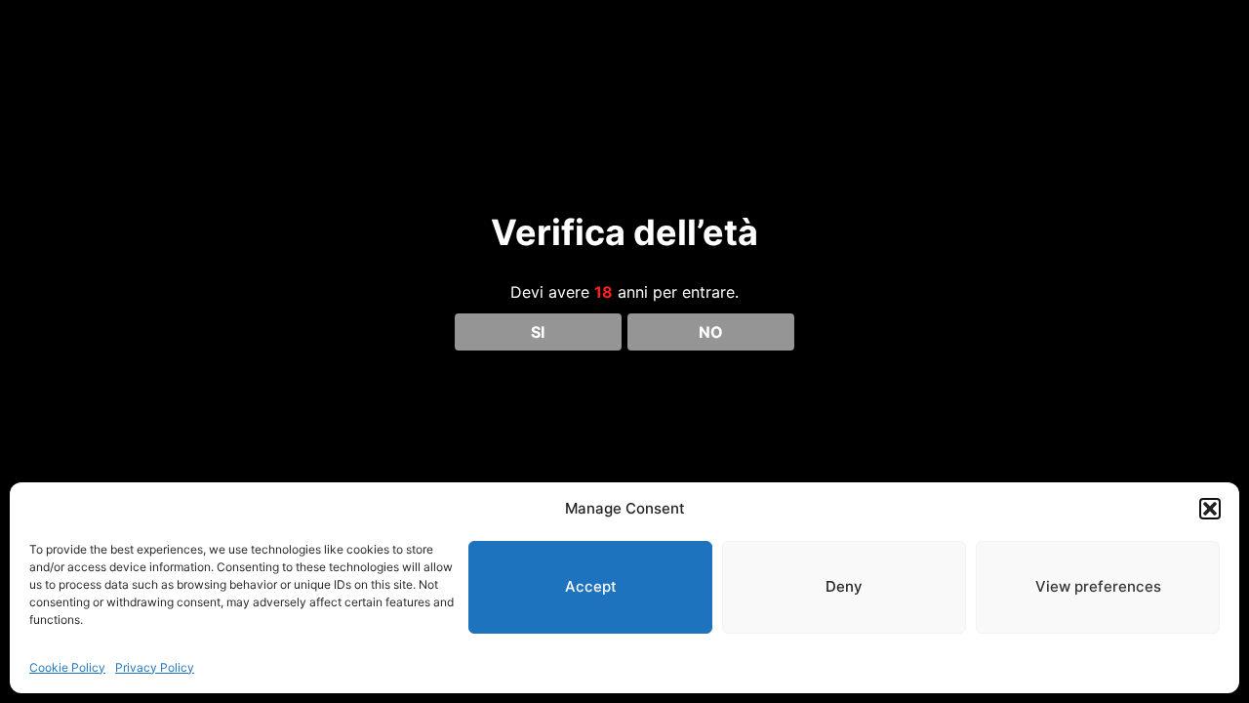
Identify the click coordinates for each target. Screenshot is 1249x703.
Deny (844, 586)
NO (711, 332)
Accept (591, 586)
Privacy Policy (154, 667)
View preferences (1098, 586)
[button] (1210, 508)
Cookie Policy (67, 667)
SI (537, 332)
